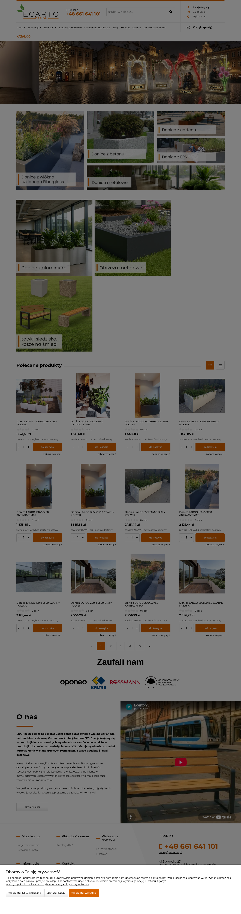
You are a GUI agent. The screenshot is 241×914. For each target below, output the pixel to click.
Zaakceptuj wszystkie (84, 892)
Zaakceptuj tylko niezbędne (24, 892)
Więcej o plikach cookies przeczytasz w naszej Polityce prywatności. (47, 884)
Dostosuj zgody (56, 892)
